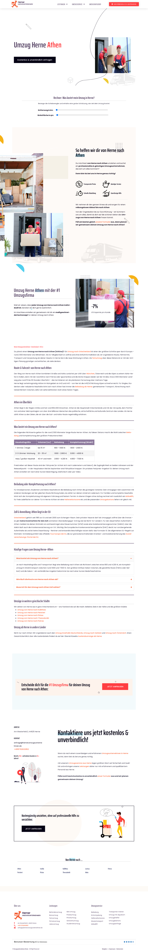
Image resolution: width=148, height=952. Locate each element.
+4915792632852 (21, 749)
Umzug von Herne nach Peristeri (31, 612)
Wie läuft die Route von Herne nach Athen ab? (37, 579)
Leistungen (61, 4)
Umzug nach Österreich (116, 633)
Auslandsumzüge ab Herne (90, 636)
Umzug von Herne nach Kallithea (31, 610)
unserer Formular (102, 222)
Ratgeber (104, 949)
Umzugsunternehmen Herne (20, 949)
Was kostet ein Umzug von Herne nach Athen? (37, 558)
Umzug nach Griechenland (79, 351)
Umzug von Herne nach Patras (30, 621)
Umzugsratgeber (95, 4)
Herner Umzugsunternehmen (22, 346)
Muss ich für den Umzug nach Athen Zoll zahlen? (38, 587)
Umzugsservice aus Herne (80, 763)
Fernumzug (97, 358)
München (90, 373)
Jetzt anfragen (115, 686)
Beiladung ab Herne (83, 386)
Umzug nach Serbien (93, 633)
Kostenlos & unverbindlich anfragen (34, 59)
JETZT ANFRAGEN (33, 828)
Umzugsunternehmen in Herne (115, 753)
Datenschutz (120, 949)
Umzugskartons (107, 499)
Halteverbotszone (72, 499)
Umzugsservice (77, 4)
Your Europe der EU (58, 534)
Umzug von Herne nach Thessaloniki (33, 618)
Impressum (112, 949)
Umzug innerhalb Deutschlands (69, 633)
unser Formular (104, 776)
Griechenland (35, 346)
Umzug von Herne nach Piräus (30, 615)
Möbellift (129, 496)
